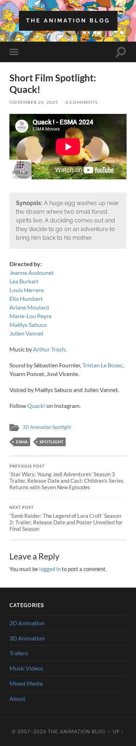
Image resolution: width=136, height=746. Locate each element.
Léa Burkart (23, 281)
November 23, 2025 (33, 102)
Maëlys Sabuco (28, 324)
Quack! (36, 405)
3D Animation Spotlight (46, 427)
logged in (50, 569)
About (17, 698)
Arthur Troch (49, 349)
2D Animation (27, 622)
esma (22, 441)
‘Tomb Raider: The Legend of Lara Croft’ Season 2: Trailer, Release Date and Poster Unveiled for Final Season (66, 518)
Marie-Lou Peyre (30, 315)
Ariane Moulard (29, 307)
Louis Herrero (26, 289)
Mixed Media (25, 683)
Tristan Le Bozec (102, 365)
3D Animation (27, 638)
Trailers (18, 652)
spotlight (51, 441)
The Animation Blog (68, 20)
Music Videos (26, 668)
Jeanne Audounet (31, 272)
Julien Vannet (26, 333)
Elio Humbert (26, 298)
